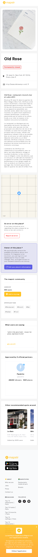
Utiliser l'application (19, 551)
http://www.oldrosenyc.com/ (17, 84)
